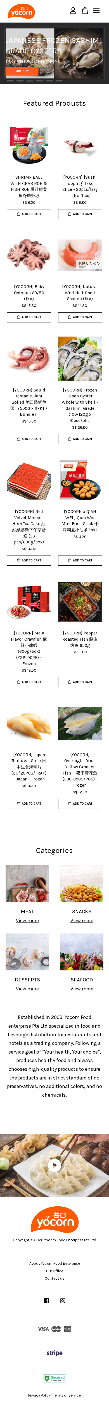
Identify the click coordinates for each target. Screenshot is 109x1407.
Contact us (54, 1278)
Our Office (54, 1271)
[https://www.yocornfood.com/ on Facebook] (47, 1303)
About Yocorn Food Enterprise (54, 1263)
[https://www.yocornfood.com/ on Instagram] (63, 1303)
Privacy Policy (39, 1395)
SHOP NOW (22, 71)
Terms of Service (67, 1395)
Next (97, 53)
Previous (12, 53)
